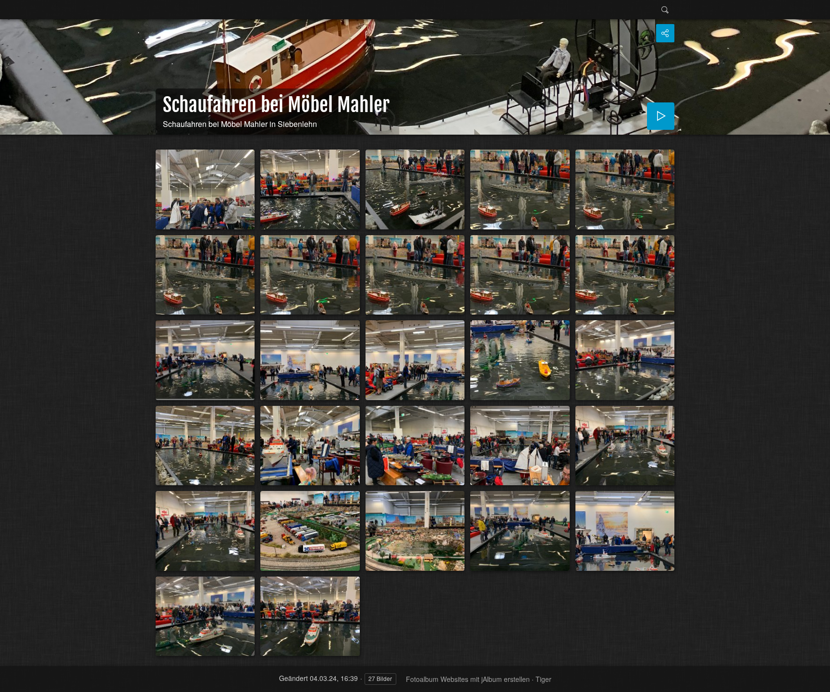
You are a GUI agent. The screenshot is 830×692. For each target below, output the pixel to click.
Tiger (543, 679)
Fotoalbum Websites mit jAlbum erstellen (468, 679)
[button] (11, 680)
